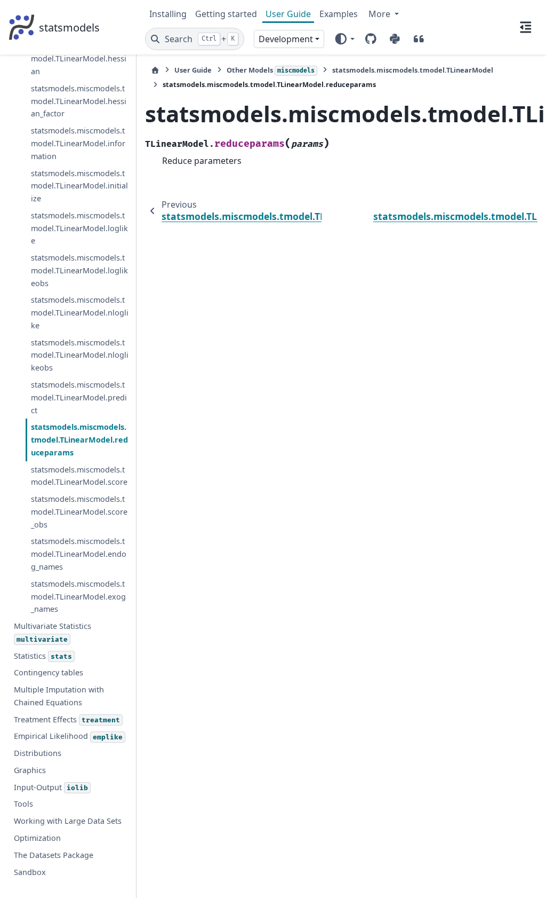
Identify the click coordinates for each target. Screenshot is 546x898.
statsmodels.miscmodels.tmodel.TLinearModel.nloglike (80, 312)
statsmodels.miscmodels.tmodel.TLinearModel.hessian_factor (78, 101)
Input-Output (51, 787)
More (380, 14)
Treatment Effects (67, 719)
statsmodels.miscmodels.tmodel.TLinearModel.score (79, 475)
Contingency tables (48, 672)
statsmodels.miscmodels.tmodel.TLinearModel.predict (79, 397)
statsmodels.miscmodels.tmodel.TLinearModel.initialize (79, 186)
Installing (168, 14)
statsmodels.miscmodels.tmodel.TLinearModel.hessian (78, 59)
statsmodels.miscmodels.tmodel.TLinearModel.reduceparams (79, 440)
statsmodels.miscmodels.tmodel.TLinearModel (412, 70)
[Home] (155, 70)
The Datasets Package (53, 855)
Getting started (226, 14)
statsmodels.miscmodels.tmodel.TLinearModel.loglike (79, 228)
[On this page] (525, 27)
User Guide (288, 14)
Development (286, 39)
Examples (338, 14)
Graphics (30, 770)
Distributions (37, 753)
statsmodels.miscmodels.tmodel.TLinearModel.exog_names (78, 597)
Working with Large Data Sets (68, 821)
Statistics (43, 656)
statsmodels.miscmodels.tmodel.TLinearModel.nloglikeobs (80, 355)
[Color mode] (344, 39)
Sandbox (30, 872)
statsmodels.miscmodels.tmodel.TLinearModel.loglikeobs (79, 270)
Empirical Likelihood (68, 736)
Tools (23, 804)
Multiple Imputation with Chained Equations (59, 695)
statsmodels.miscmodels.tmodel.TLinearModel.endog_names (78, 554)
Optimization (37, 838)
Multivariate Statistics (52, 632)
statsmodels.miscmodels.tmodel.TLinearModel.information (78, 143)
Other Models (271, 70)
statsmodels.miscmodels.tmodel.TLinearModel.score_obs (79, 512)
